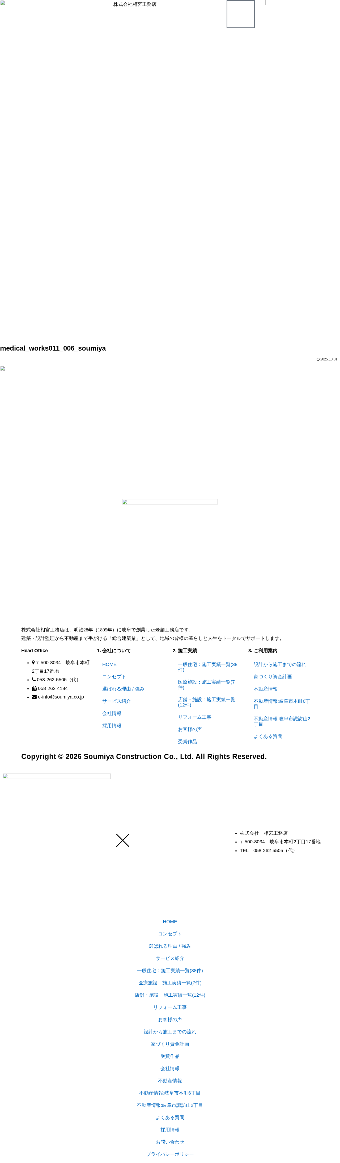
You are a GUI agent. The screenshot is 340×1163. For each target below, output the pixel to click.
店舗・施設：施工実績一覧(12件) (206, 702)
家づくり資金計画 (273, 676)
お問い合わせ (170, 1142)
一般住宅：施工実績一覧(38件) (207, 667)
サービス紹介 (116, 701)
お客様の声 (190, 729)
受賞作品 (187, 741)
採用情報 (111, 725)
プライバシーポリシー (170, 1154)
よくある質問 (268, 736)
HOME (109, 664)
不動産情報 (266, 689)
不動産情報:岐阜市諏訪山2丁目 (282, 721)
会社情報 (111, 713)
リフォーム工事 (194, 717)
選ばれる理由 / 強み (123, 689)
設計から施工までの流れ (280, 664)
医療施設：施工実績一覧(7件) (206, 684)
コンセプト (114, 676)
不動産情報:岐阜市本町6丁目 (282, 703)
